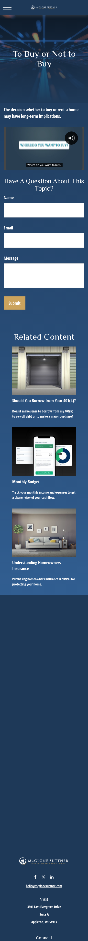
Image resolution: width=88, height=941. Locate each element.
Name (9, 197)
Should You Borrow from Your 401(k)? (44, 400)
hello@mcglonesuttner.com (44, 886)
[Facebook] (35, 877)
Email (8, 228)
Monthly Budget (26, 482)
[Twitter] (43, 877)
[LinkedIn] (52, 877)
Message (11, 258)
